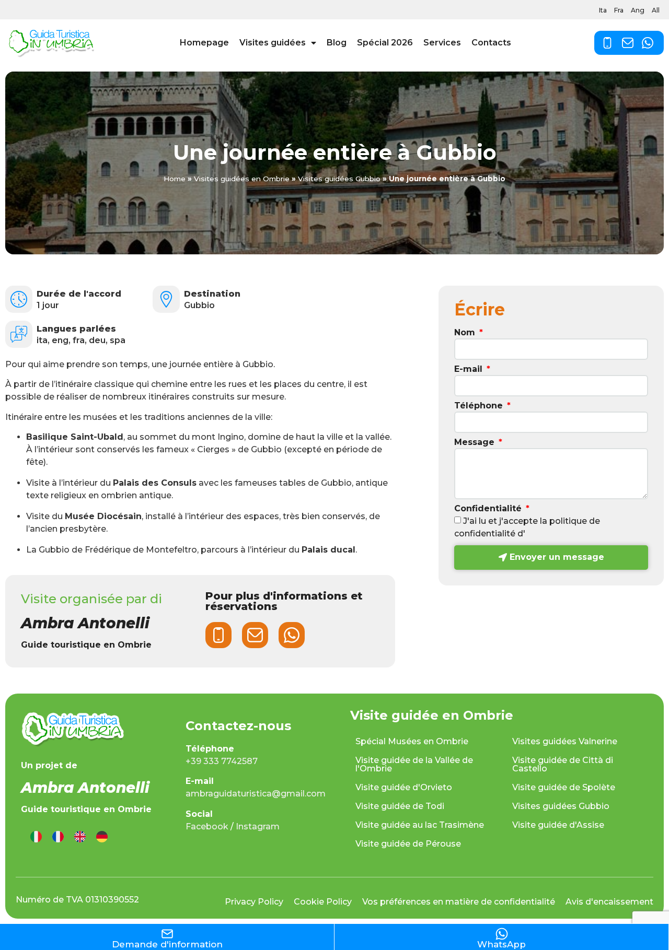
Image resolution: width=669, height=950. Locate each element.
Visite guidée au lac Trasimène (419, 825)
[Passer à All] (102, 837)
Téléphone (479, 406)
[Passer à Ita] (36, 837)
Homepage (204, 43)
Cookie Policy (323, 902)
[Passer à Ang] (80, 837)
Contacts (491, 43)
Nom (466, 333)
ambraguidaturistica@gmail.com (256, 794)
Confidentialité (489, 509)
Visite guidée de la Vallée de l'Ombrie (414, 764)
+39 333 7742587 (222, 761)
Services (442, 43)
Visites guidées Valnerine (564, 741)
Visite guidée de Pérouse (408, 844)
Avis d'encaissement (609, 902)
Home (175, 178)
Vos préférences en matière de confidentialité (458, 902)
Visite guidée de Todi (399, 806)
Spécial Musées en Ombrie (411, 741)
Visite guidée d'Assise (558, 825)
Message (475, 442)
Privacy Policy (254, 902)
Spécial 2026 (385, 43)
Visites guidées (272, 43)
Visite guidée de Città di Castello (562, 764)
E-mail (469, 369)
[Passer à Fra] (58, 837)
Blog (337, 43)
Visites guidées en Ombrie (242, 178)
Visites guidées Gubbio (339, 178)
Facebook (207, 826)
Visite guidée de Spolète (563, 787)
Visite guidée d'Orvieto (403, 787)
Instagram (258, 826)
